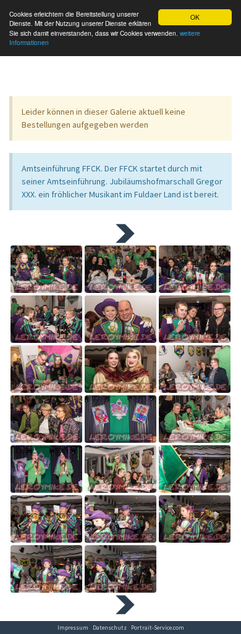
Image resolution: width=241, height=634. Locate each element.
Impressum (72, 628)
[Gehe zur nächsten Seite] (120, 232)
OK (195, 17)
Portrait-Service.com (157, 628)
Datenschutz (110, 628)
